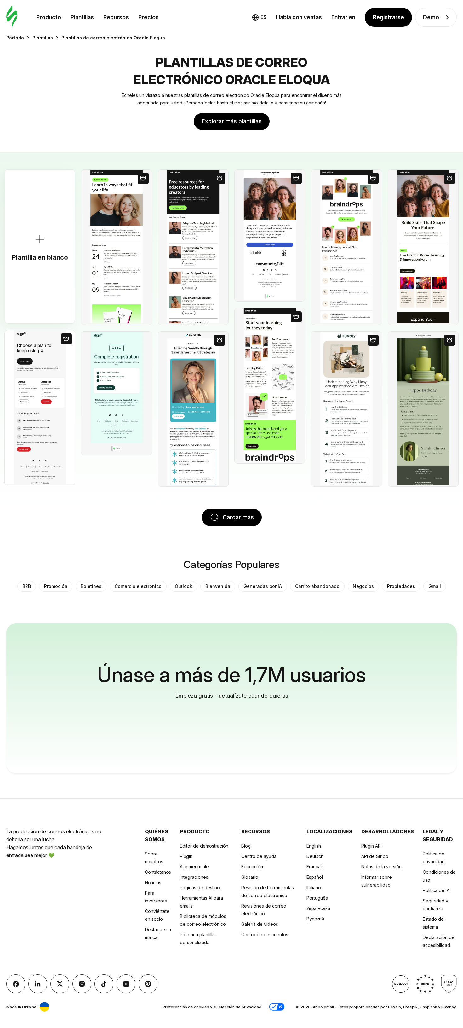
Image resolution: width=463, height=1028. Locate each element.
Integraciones (194, 877)
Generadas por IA (262, 586)
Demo (431, 17)
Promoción (55, 586)
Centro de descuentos (264, 934)
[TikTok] (103, 983)
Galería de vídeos (259, 924)
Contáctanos (158, 872)
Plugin (186, 856)
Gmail (434, 586)
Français (315, 866)
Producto (48, 17)
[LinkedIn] (37, 983)
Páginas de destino (200, 887)
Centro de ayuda (259, 856)
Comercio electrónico (138, 586)
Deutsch (314, 856)
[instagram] (81, 983)
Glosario (249, 877)
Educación (252, 866)
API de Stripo (374, 856)
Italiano (313, 887)
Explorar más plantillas (232, 121)
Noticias (153, 882)
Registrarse (388, 17)
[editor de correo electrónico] (11, 17)
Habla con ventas (299, 17)
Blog (246, 846)
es (263, 17)
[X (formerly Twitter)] (59, 983)
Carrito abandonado (317, 586)
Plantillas (82, 17)
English (313, 846)
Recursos (116, 17)
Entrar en (343, 17)
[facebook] (15, 983)
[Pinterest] (148, 983)
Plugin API (371, 846)
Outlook (183, 586)
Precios (148, 17)
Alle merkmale (194, 866)
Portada (15, 37)
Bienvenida (217, 586)
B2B (26, 586)
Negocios (363, 586)
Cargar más (238, 517)
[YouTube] (126, 983)
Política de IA (436, 890)
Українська (318, 908)
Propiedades (401, 586)
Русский (315, 918)
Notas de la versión (381, 866)
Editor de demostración (204, 846)
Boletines (91, 586)
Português (317, 898)
